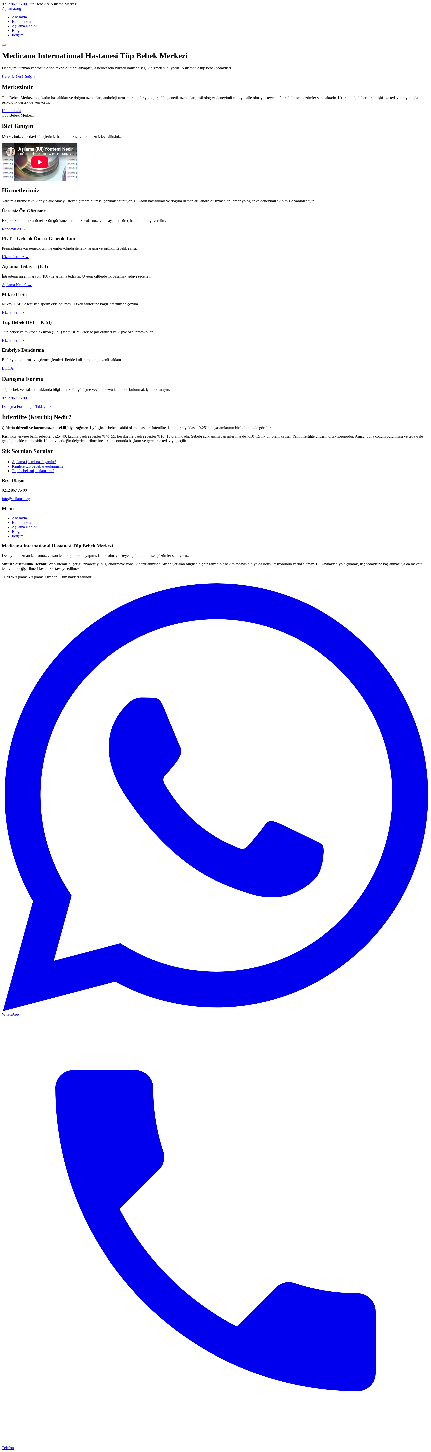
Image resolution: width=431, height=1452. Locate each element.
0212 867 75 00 (14, 4)
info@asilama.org (16, 499)
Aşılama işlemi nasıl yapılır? (34, 462)
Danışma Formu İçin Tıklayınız (26, 406)
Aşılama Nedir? (24, 26)
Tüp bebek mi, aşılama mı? (33, 471)
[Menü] (4, 45)
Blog (16, 30)
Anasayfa (19, 17)
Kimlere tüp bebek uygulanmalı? (37, 466)
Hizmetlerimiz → (15, 257)
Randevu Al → (14, 229)
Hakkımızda (21, 21)
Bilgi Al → (10, 368)
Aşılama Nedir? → (17, 285)
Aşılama (11, 8)
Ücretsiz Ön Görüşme (19, 76)
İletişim (17, 35)
